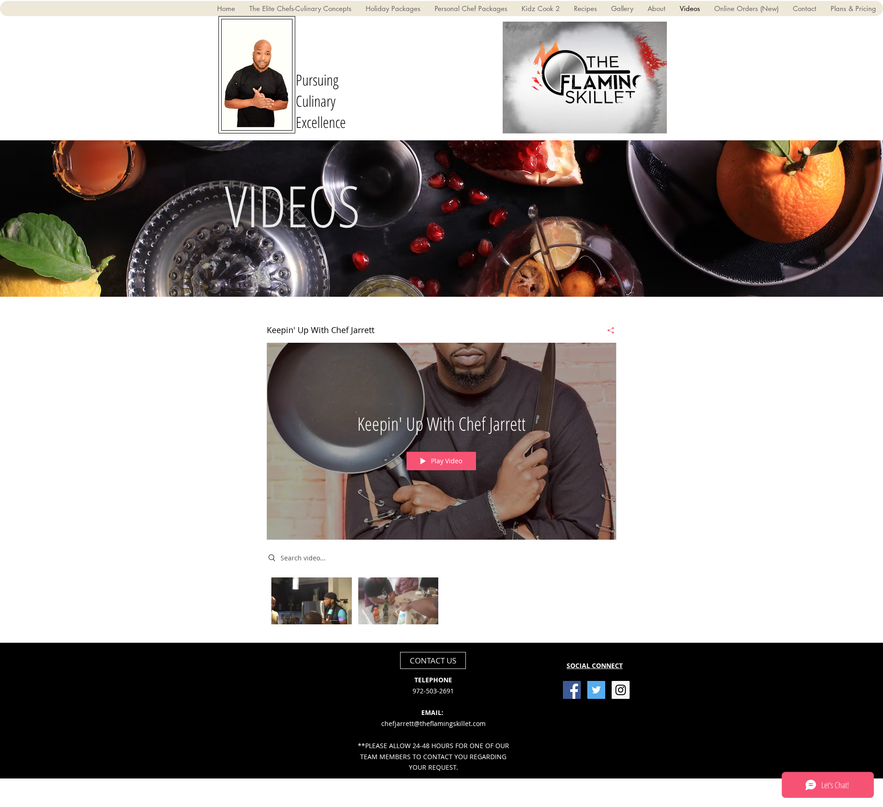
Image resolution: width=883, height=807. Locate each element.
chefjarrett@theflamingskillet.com (433, 723)
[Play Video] (311, 601)
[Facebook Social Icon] (572, 690)
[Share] (607, 330)
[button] (655, 123)
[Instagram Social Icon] (621, 690)
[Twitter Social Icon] (596, 690)
